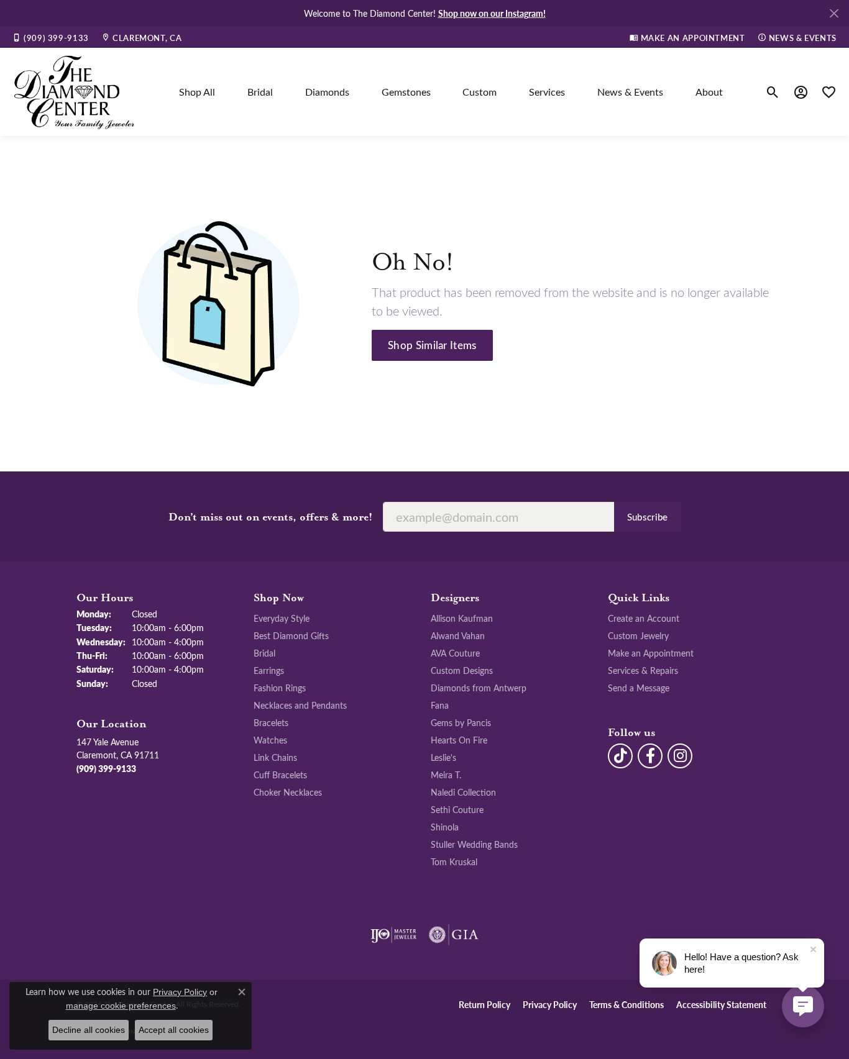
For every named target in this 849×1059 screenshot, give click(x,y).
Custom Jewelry (638, 635)
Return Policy (484, 1004)
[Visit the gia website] (454, 934)
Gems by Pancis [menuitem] (461, 722)
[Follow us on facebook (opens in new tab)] (650, 755)
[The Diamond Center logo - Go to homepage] (74, 92)
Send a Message (638, 687)
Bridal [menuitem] (264, 653)
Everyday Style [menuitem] (282, 618)
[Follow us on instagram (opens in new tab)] (680, 755)
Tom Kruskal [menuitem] (454, 861)
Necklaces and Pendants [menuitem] (300, 705)
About (709, 91)
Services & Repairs (643, 670)
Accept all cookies (174, 1030)
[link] (50, 37)
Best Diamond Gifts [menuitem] (291, 635)
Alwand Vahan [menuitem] (458, 635)
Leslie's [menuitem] (443, 757)
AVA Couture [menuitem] (455, 653)
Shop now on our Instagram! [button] (492, 13)
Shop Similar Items (432, 344)
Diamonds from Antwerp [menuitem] (478, 687)
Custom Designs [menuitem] (462, 670)
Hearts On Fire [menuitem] (459, 740)
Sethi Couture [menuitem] (457, 809)
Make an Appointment (651, 653)
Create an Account (643, 618)
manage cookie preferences (121, 1006)
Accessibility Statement (721, 1004)
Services (547, 91)
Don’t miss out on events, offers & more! (270, 517)
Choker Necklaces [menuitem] (288, 792)
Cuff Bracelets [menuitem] (280, 774)
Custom (479, 91)
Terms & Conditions (626, 1004)
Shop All (197, 91)
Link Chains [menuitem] (275, 757)
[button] (773, 92)
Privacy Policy (550, 1004)
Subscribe (647, 517)
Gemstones (406, 91)
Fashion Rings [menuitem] (280, 687)
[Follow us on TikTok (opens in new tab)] (620, 755)
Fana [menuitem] (440, 705)
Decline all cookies (88, 1030)
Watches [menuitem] (270, 740)
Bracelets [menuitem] (271, 722)
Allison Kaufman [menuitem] (462, 618)
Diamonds (327, 91)
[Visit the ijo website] (393, 934)
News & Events (630, 91)
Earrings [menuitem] (269, 670)
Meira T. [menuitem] (446, 774)
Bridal (260, 91)
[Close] (834, 13)
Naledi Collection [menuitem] (463, 792)
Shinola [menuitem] (445, 826)
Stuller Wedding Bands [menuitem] (474, 844)
